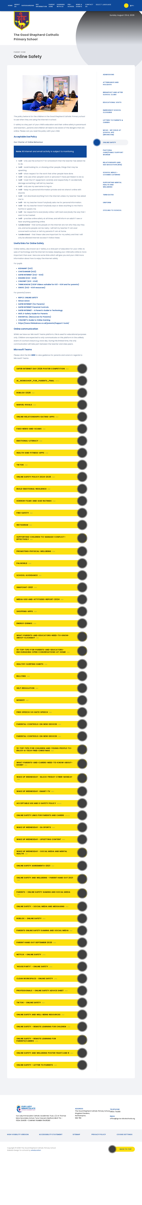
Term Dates (108, 195)
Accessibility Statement (50, 1134)
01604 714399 (115, 1112)
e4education (36, 1150)
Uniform (107, 202)
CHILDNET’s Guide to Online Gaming (34, 320)
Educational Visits (112, 102)
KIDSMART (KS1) (25, 268)
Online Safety (109, 142)
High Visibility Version (18, 1134)
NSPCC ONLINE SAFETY (28, 297)
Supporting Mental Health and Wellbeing (112, 184)
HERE (33, 355)
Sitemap (76, 1134)
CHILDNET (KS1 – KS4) (28, 281)
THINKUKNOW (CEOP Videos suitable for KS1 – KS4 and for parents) (48, 284)
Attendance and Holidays (111, 83)
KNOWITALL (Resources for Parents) (34, 317)
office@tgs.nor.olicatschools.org (122, 1118)
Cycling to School (112, 210)
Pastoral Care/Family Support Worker (113, 152)
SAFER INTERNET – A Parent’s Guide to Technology (40, 310)
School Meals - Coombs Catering (111, 173)
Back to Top (126, 1149)
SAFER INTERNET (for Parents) (31, 304)
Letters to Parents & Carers (113, 121)
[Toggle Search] (126, 5)
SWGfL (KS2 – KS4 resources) (31, 287)
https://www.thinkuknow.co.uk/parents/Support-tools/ (43, 323)
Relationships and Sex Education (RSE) (112, 163)
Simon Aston (24, 301)
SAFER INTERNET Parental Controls (33, 307)
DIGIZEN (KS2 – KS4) (27, 278)
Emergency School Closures (112, 111)
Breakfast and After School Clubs (113, 93)
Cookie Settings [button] (124, 1134)
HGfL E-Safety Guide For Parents (33, 313)
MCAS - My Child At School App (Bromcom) (112, 132)
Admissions (108, 74)
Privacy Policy (99, 1134)
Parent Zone (20, 52)
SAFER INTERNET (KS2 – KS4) (30, 274)
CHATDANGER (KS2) (27, 271)
